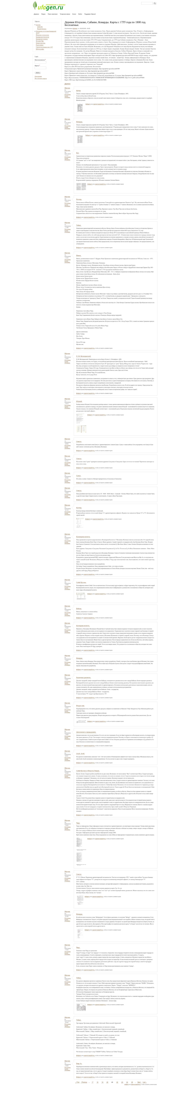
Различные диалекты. (83, 677)
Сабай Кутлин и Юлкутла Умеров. (88, 771)
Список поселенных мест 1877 (44, 47)
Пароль (37, 65)
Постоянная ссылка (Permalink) (68, 96)
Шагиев (75, 28)
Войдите (88, 104)
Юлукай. (79, 401)
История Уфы (40, 41)
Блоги (74, 14)
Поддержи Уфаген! (90, 14)
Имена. (78, 255)
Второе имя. (80, 706)
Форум (43, 14)
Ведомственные (41, 29)
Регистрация (38, 76)
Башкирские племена (42, 39)
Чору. (78, 823)
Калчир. (79, 199)
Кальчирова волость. (83, 537)
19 (102, 1082)
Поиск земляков (52, 14)
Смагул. (79, 441)
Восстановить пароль (41, 78)
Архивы (38, 25)
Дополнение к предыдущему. (86, 732)
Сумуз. (78, 476)
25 (132, 1082)
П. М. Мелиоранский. (83, 356)
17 (92, 1082)
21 (112, 1082)
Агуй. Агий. (80, 753)
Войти (80, 14)
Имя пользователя (40, 60)
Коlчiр (78, 90)
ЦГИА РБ (39, 27)
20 (107, 1082)
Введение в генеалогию (42, 35)
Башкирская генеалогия (42, 37)
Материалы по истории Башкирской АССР (46, 32)
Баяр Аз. (79, 1063)
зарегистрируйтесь (98, 104)
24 (127, 1082)
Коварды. (79, 122)
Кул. (77, 153)
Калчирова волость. (83, 626)
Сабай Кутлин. (81, 582)
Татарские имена (65, 14)
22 (117, 1082)
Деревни (36, 14)
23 (122, 1082)
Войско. (79, 608)
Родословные (39, 45)
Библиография (40, 49)
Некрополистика (40, 43)
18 (97, 1082)
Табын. (78, 225)
